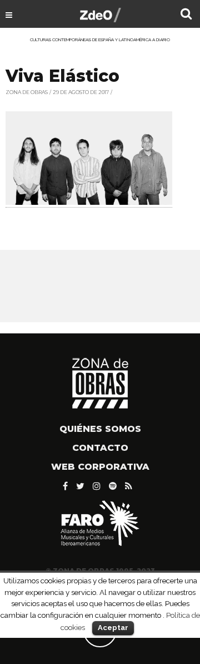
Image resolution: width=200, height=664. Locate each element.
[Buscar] (186, 15)
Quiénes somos (100, 429)
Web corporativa (100, 466)
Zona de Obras (27, 92)
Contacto (100, 447)
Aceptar (113, 627)
